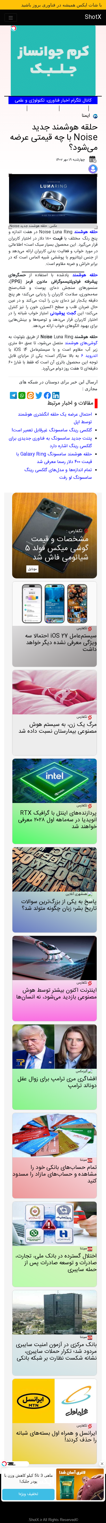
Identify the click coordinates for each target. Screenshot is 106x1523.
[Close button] (102, 1464)
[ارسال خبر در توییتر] (38, 395)
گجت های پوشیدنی (74, 108)
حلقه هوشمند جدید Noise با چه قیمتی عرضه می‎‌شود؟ (54, 138)
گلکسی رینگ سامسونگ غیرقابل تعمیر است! (52, 430)
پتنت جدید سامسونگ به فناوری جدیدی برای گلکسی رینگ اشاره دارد (50, 442)
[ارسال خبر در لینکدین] (55, 395)
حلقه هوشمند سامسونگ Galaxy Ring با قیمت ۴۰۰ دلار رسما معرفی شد (54, 458)
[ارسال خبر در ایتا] (29, 395)
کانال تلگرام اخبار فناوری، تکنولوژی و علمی (53, 100)
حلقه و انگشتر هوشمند (43, 108)
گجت (93, 108)
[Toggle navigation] (11, 17)
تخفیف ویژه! (28, 1494)
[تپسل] (13, 28)
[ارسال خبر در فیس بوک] (46, 395)
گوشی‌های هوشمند (81, 343)
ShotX (93, 17)
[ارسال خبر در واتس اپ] (21, 395)
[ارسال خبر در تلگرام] (12, 395)
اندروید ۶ (89, 355)
